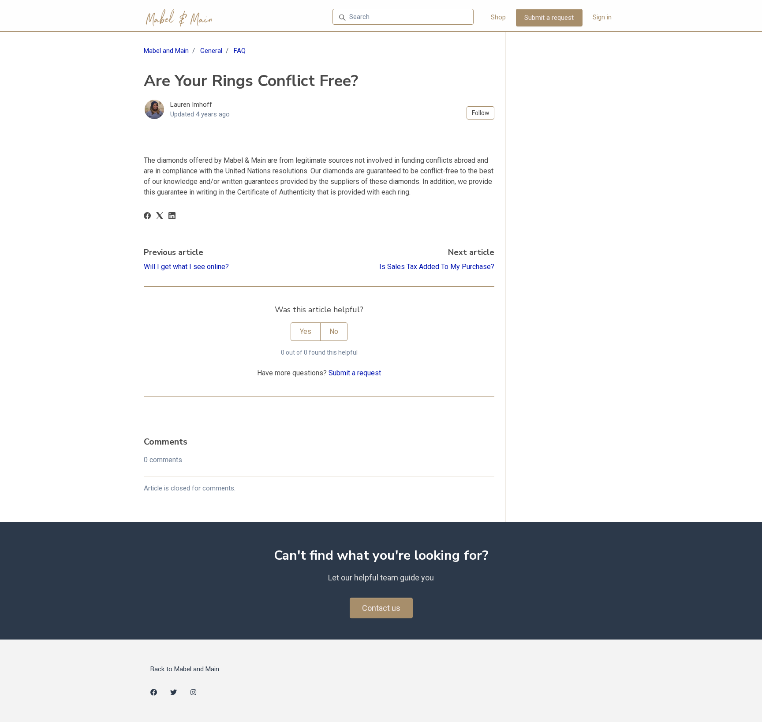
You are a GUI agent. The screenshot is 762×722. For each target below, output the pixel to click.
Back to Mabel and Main (184, 669)
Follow (480, 112)
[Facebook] (147, 217)
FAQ (240, 51)
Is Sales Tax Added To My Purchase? (436, 266)
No (333, 331)
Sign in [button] (602, 17)
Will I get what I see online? (186, 266)
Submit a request (549, 18)
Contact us (381, 608)
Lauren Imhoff (191, 104)
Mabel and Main (166, 51)
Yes (305, 331)
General (211, 51)
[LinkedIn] (172, 217)
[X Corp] (159, 217)
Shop (498, 17)
